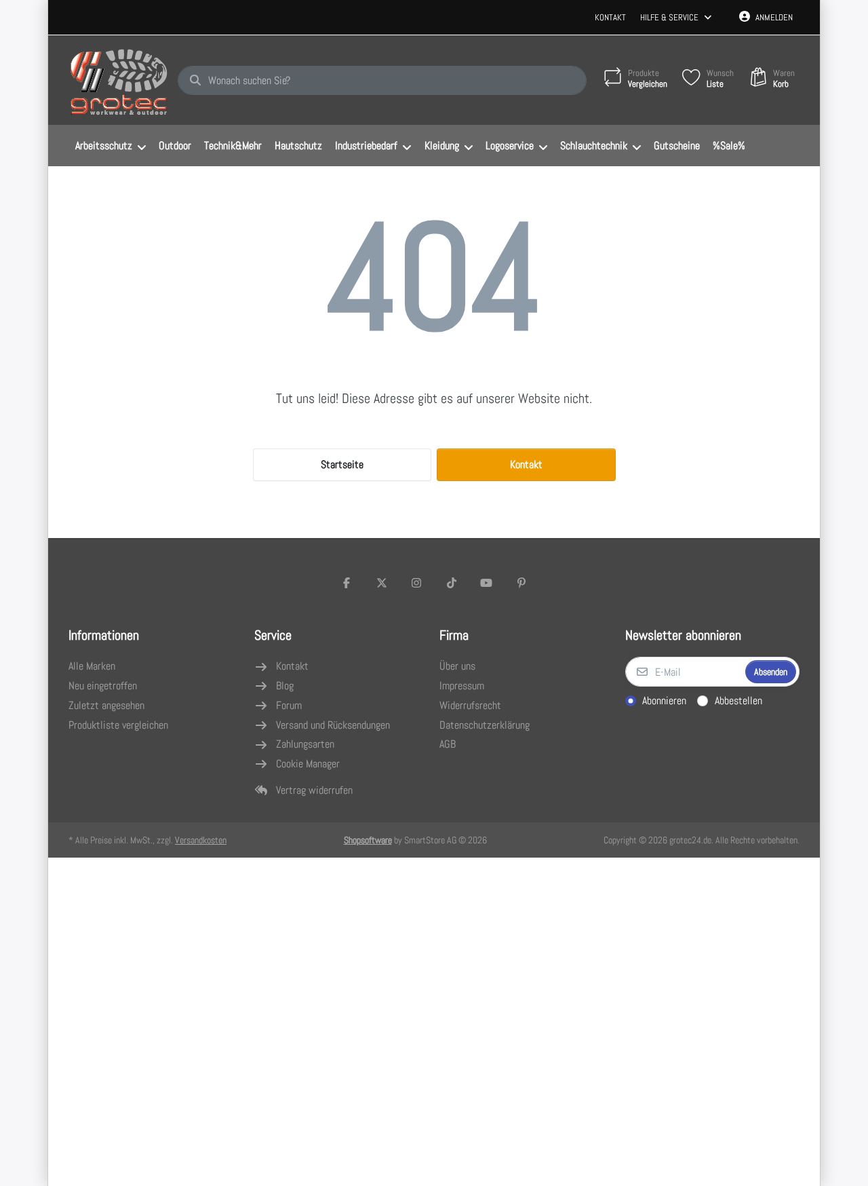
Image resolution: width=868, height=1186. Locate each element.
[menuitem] (110, 145)
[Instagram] (416, 583)
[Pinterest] (521, 583)
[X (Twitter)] (382, 583)
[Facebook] (346, 583)
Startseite (342, 464)
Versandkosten (200, 840)
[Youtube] (487, 583)
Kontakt (610, 17)
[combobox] (382, 81)
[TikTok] (452, 583)
